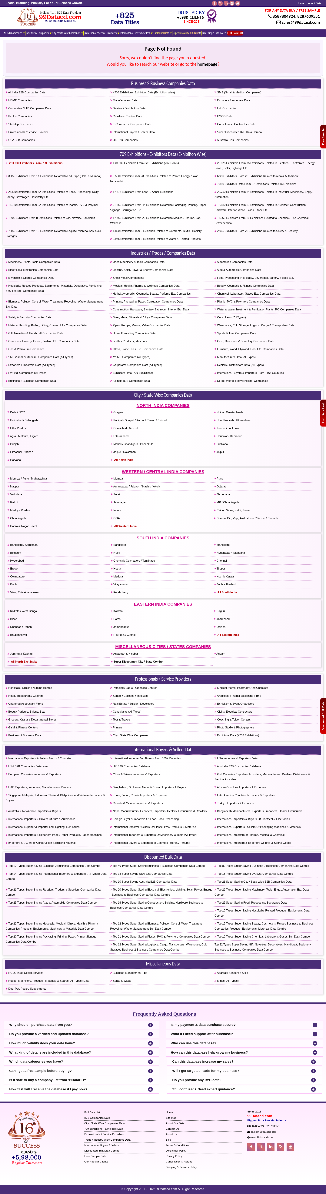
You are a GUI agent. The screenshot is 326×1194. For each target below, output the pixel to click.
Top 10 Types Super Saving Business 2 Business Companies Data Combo (54, 865)
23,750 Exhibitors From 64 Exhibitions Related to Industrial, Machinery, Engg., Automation (264, 194)
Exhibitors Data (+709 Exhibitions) (237, 735)
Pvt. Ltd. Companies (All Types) (27, 372)
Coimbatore (17, 576)
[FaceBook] (214, 3)
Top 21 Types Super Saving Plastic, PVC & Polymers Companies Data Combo (161, 936)
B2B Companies (15, 33)
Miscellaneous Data (163, 964)
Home (300, 3)
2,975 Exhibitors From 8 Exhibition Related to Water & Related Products (156, 238)
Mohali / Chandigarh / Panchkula (133, 444)
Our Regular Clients (96, 1161)
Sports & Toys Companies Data (236, 333)
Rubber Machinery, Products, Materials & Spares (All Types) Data (48, 980)
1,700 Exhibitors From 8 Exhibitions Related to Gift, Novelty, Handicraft (51, 217)
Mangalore (223, 544)
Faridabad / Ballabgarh (23, 420)
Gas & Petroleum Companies (26, 349)
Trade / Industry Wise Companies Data (107, 1139)
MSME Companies (20, 100)
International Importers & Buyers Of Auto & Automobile (41, 819)
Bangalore (119, 544)
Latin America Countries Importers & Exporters (245, 795)
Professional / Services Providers (100, 33)
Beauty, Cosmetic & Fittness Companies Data (245, 285)
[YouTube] (237, 3)
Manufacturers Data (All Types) (236, 357)
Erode (13, 568)
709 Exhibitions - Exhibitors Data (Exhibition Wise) (163, 154)
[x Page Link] (261, 1147)
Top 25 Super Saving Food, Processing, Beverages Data (251, 902)
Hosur (117, 568)
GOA (116, 518)
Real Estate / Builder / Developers (133, 703)
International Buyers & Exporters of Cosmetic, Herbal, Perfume (151, 842)
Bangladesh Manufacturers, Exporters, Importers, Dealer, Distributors (259, 811)
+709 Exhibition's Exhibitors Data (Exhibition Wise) (143, 92)
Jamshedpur (121, 626)
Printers (117, 727)
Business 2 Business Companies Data (163, 84)
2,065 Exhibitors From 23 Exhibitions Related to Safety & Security (257, 230)
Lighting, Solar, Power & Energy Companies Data (142, 269)
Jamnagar (119, 502)
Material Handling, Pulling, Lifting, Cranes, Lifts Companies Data (47, 325)
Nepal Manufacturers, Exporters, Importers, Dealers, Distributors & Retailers (159, 811)
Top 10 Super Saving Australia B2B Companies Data (144, 881)
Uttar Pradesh (18, 428)
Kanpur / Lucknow (227, 428)
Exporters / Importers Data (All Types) (31, 364)
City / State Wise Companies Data (163, 395)
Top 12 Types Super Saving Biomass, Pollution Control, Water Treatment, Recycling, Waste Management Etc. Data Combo (156, 926)
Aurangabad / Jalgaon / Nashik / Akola (136, 486)
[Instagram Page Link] (280, 1147)
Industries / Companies (37, 33)
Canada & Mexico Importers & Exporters (137, 803)
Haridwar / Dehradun (229, 436)
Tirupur (220, 568)
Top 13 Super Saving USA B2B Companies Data (142, 873)
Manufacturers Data (124, 100)
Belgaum (15, 552)
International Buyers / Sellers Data (133, 132)
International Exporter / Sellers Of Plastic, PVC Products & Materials (154, 826)
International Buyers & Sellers (135, 33)
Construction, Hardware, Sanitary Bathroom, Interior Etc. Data (150, 309)
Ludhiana (222, 444)
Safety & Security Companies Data (29, 317)
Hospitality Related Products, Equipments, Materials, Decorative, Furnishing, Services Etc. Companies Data (54, 288)
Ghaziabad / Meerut (125, 428)
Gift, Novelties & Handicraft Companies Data (35, 333)
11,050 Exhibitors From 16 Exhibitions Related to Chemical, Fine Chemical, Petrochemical (262, 220)
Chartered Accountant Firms (25, 703)
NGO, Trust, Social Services (25, 972)
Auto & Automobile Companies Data (238, 269)
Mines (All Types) (227, 980)
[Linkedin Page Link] (270, 1147)
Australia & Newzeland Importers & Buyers (34, 811)
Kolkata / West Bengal (23, 611)
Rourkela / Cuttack (124, 634)
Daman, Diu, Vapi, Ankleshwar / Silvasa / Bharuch (247, 518)
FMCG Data (224, 116)
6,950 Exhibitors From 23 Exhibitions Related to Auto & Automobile (257, 176)
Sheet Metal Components (128, 277)
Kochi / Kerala (225, 576)
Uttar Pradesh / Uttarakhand (233, 420)
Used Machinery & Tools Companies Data (138, 261)
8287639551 (308, 17)
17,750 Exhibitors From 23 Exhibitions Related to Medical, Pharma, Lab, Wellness (155, 220)
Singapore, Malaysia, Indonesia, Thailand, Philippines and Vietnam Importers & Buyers (55, 798)
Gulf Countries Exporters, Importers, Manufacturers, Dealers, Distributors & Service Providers (262, 777)
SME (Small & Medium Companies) (238, 92)
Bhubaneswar (18, 634)
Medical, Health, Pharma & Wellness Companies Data (145, 285)
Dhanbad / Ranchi (20, 626)
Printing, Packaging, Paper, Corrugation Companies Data (147, 301)
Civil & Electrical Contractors (234, 711)
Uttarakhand (120, 436)
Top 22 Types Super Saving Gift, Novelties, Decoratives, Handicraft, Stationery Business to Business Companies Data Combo (263, 947)
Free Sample (323, 137)
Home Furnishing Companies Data (133, 333)
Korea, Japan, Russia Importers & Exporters (140, 795)
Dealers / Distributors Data (128, 108)
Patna (117, 618)
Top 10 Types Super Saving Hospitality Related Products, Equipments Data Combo (262, 913)
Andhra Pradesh (226, 584)
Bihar (13, 618)
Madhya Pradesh (20, 510)
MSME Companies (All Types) (131, 357)
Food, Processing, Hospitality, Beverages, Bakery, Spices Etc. (255, 277)
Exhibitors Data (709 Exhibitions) (132, 372)
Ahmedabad (223, 494)
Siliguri (220, 611)
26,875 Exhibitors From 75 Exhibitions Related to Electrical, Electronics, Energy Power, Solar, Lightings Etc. (265, 165)
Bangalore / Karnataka (23, 544)
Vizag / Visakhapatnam (24, 592)
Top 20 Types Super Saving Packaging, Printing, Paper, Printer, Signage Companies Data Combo (51, 939)
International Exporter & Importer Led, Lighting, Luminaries (44, 826)
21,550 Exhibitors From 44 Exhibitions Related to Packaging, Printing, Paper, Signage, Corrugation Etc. (158, 207)
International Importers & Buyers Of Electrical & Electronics (253, 819)
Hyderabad (16, 560)
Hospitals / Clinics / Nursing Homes (30, 687)
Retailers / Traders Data (127, 116)
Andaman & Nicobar (125, 653)
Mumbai (118, 478)
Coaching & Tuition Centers (233, 719)
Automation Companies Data (234, 261)
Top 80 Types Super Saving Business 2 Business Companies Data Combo (262, 865)
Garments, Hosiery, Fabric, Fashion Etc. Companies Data (43, 341)
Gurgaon (118, 412)
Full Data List (323, 413)
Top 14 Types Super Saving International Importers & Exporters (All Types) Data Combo (56, 876)
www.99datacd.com (262, 1137)
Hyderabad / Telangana (230, 552)
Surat (116, 494)
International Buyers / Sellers (101, 1145)
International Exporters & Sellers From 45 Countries (40, 758)
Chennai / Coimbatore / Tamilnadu (134, 560)
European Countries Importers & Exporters (34, 774)
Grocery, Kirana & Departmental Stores (32, 719)
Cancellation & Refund (179, 1161)
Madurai (118, 576)
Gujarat (221, 486)
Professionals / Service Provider (28, 132)
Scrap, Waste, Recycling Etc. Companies (242, 380)
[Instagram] (232, 3)
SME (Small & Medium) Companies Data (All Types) (40, 357)
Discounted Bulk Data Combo (101, 1150)
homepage (207, 64)
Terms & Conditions (177, 1145)
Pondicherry (120, 592)
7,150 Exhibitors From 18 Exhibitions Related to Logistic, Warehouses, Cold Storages (53, 233)
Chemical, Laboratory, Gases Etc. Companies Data (248, 293)
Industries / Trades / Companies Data (163, 253)
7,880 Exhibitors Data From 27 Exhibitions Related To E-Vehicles (256, 184)
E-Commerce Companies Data (131, 124)
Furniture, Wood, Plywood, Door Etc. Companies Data (250, 349)
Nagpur (14, 486)
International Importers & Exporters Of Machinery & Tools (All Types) (154, 834)
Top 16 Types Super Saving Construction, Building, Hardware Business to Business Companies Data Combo (156, 905)
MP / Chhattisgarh (227, 502)
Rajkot (13, 502)
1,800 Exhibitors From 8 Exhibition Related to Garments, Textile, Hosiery (157, 230)
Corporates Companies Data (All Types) (137, 364)
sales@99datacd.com (301, 23)
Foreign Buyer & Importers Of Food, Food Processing (145, 819)
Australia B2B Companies (232, 140)
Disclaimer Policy (176, 1150)
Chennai (221, 560)
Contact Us (172, 1128)
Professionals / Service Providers (163, 679)
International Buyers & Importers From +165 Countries (250, 372)
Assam (220, 653)
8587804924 (284, 17)
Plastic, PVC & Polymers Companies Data (243, 301)
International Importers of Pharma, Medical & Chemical (250, 834)
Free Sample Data (210, 33)
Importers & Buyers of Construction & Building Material (41, 842)
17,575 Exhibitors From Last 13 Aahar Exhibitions (142, 191)
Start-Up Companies (21, 124)
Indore (117, 510)
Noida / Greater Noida (229, 412)
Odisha (220, 626)
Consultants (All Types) (231, 317)
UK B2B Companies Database (131, 766)
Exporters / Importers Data (233, 100)
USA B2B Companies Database (28, 766)
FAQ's (223, 33)
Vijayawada (120, 584)
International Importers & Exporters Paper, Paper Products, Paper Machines (55, 834)
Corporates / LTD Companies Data (29, 108)
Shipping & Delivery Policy (181, 1167)
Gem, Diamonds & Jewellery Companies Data (245, 341)
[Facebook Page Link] (251, 1147)
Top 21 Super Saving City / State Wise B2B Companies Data (253, 881)
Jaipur (220, 451)
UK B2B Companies (125, 140)
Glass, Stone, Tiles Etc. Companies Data (137, 349)
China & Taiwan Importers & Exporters (136, 774)
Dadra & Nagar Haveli (23, 526)
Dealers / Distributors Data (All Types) (240, 364)
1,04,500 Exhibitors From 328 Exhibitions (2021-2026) (145, 163)
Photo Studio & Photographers (235, 727)
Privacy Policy (174, 1156)
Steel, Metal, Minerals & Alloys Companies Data (142, 317)
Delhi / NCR (17, 412)
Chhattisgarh (17, 518)
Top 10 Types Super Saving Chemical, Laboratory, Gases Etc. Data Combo (263, 936)
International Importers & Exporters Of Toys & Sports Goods (253, 842)
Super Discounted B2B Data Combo (239, 132)
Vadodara (15, 494)
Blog (168, 1139)
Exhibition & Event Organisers (235, 703)
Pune (219, 478)
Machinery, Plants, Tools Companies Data (34, 261)
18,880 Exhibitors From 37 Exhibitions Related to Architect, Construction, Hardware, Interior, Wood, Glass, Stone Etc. (260, 207)
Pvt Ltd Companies (20, 116)
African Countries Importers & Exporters (241, 787)
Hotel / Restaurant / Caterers (26, 695)
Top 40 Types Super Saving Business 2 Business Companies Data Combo (158, 865)
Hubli (116, 552)
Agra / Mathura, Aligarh (23, 436)
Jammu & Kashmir (21, 653)
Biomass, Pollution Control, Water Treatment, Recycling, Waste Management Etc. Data (54, 304)
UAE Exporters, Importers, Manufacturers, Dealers (39, 787)
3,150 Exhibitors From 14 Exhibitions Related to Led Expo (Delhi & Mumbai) (54, 176)
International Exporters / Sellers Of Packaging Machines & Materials (258, 826)
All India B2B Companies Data (26, 92)
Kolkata (118, 611)
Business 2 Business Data (24, 735)
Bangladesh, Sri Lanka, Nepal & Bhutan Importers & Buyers (149, 787)
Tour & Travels (121, 719)
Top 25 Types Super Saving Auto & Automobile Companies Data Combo (52, 902)
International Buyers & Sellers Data (163, 750)
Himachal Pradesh (21, 451)
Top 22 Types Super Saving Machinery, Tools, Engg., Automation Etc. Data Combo (262, 892)
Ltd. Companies (226, 108)
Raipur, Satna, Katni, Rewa (233, 510)
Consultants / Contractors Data (235, 124)
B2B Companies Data (97, 1117)
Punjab (14, 444)
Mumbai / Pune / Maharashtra (28, 478)
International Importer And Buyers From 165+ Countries (146, 758)
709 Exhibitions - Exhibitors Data (103, 1128)
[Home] (4, 33)
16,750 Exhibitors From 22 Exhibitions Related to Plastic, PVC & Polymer (53, 204)
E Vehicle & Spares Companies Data (31, 277)
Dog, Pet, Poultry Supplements (27, 988)
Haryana (15, 459)
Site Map (171, 1117)
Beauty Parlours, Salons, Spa (26, 711)
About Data (314, 3)
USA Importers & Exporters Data (237, 758)
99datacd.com (167, 1189)
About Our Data (175, 1123)
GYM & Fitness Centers (23, 727)
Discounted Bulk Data (323, 716)
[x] (220, 3)
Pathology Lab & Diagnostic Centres (134, 687)
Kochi (13, 584)
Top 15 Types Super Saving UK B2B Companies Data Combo (254, 873)
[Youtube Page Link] (290, 1147)
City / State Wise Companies (66, 33)
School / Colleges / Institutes (130, 695)
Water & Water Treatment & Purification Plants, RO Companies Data (258, 309)
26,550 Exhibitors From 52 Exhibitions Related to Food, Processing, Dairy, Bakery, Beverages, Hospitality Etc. (52, 194)
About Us (171, 1134)
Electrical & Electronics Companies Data (33, 269)
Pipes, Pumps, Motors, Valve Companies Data (141, 325)
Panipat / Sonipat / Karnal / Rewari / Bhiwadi (140, 420)
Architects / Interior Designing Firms (238, 695)
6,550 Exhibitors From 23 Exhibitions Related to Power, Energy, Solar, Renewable (154, 178)
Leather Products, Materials (129, 341)
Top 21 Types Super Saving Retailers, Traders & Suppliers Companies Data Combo (53, 892)
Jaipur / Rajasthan (124, 451)
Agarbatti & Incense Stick (232, 972)
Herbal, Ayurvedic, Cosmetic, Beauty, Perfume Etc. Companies (151, 293)
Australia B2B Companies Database (238, 766)
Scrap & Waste (121, 980)
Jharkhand (223, 618)
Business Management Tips (129, 972)
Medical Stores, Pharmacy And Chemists (242, 687)
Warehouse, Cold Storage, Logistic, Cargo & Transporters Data (255, 325)
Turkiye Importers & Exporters (235, 803)
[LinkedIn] (226, 3)
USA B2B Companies (21, 140)
